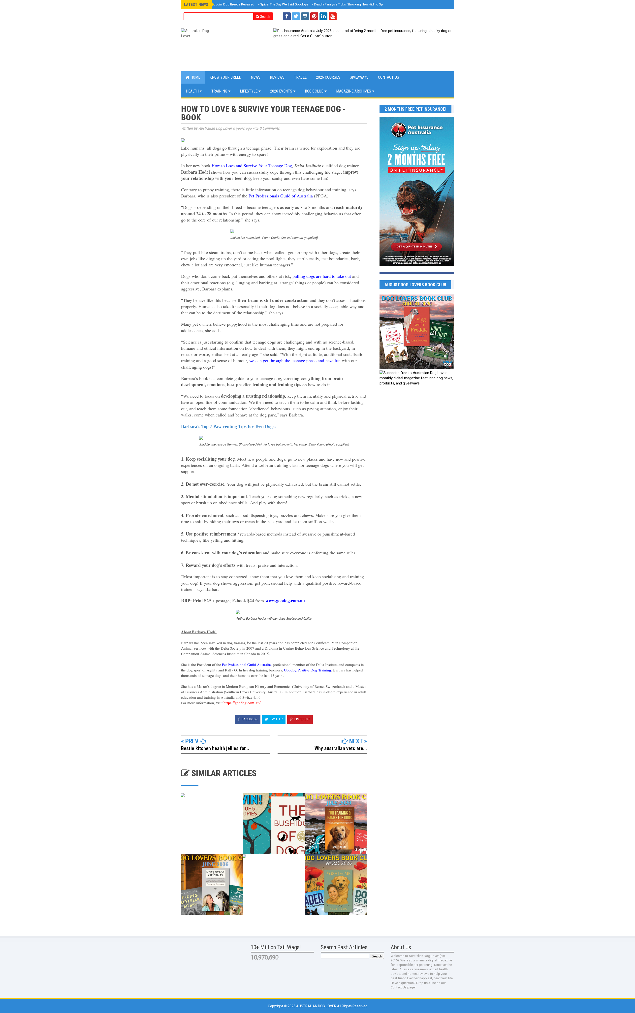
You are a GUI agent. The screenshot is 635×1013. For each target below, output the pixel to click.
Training (219, 91)
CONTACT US (388, 77)
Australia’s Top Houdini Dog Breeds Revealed (220, 4)
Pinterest (302, 719)
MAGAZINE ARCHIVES (354, 91)
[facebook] (287, 16)
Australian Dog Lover (316, 1006)
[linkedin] (323, 16)
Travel (300, 77)
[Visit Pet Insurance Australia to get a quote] (363, 47)
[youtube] (333, 16)
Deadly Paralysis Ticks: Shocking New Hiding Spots (350, 4)
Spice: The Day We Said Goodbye (283, 4)
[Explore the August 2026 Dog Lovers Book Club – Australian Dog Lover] (417, 367)
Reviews (277, 77)
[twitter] (296, 16)
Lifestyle (249, 91)
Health (193, 91)
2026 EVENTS (281, 91)
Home (195, 77)
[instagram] (305, 16)
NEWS (255, 77)
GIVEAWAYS (359, 77)
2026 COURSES (328, 77)
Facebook (249, 719)
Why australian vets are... (341, 748)
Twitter (276, 719)
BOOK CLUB (314, 91)
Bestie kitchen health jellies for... (215, 748)
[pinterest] (314, 16)
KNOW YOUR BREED (225, 77)
